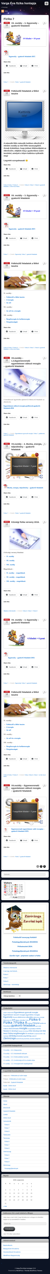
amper (5, 1012)
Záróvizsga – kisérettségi (11, 984)
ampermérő (10, 1012)
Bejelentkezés (7, 1245)
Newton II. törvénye (10, 1031)
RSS (6, 11)
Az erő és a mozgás (13, 311)
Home (5, 1101)
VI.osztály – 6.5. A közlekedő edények (15, 1053)
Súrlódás (5, 1036)
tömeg (28, 1036)
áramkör (32, 1038)
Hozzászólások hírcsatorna (11, 1252)
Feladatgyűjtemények (11, 1168)
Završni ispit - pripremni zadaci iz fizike (25, 956)
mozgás (23, 1028)
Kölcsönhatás (14, 1028)
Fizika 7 (6, 82)
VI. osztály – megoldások (15, 573)
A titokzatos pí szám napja (19, 1075)
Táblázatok (6, 1135)
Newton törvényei (23, 1031)
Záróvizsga (9, 1038)
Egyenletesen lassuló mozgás (14, 1015)
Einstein (15, 1017)
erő (13, 1020)
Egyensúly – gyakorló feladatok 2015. (21, 658)
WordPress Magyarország (11, 1255)
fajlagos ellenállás (20, 1020)
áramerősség (20, 1038)
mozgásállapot (32, 1028)
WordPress (19, 1270)
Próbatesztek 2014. (25, 946)
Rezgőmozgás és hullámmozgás (18, 319)
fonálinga (29, 1023)
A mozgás (10, 300)
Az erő (8, 303)
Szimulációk (7, 1121)
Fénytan (36, 1023)
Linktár (5, 1114)
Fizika (26, 775)
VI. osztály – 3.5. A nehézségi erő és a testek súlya (19, 1060)
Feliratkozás (9, 1229)
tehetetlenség (21, 1036)
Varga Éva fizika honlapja (24, 1268)
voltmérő (34, 1036)
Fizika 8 (15, 185)
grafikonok (42, 433)
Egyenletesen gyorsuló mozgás (24, 433)
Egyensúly (18, 254)
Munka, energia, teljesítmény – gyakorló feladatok (25, 488)
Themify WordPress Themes (33, 1270)
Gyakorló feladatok (17, 1082)
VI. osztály (10, 556)
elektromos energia (38, 1017)
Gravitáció (7, 1026)
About (5, 1104)
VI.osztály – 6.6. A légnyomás (12, 1050)
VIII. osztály (10, 565)
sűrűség (12, 1036)
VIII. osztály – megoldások (15, 581)
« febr (5, 1206)
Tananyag (6, 1138)
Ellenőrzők (6, 1107)
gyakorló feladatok (25, 82)
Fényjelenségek (12, 322)
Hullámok (6, 1028)
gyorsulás (38, 1026)
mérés (38, 1028)
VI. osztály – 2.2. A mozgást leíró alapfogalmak (17, 1063)
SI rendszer (29, 1033)
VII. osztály (10, 560)
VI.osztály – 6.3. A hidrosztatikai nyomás (15, 1057)
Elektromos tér (7, 1020)
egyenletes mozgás (33, 1015)
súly (44, 1033)
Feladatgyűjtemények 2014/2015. (25, 942)
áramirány (27, 1038)
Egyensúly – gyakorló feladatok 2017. (22, 57)
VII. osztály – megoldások (15, 577)
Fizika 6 (6, 185)
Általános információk (10, 611)
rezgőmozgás (19, 1033)
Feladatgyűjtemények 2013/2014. (25, 951)
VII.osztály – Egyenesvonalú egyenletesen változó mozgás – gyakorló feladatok (26, 788)
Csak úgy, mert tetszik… (10, 971)
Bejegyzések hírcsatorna (11, 1248)
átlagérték (38, 1038)
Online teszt (12, 1085)
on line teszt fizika (14, 186)
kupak (5, 1085)
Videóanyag (7, 1151)
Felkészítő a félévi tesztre (15, 297)
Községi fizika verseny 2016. (25, 522)
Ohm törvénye (34, 1031)
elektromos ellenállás (25, 1017)
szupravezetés (38, 1033)
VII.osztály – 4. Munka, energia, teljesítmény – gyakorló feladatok (26, 447)
